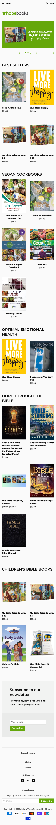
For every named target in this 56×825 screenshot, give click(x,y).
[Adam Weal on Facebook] (22, 781)
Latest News (28, 753)
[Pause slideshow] (53, 53)
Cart (51, 3)
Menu (8, 3)
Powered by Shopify (42, 809)
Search (28, 767)
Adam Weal (26, 809)
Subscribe (17, 728)
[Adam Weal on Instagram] (28, 781)
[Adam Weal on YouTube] (33, 781)
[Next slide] (37, 53)
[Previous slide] (19, 53)
